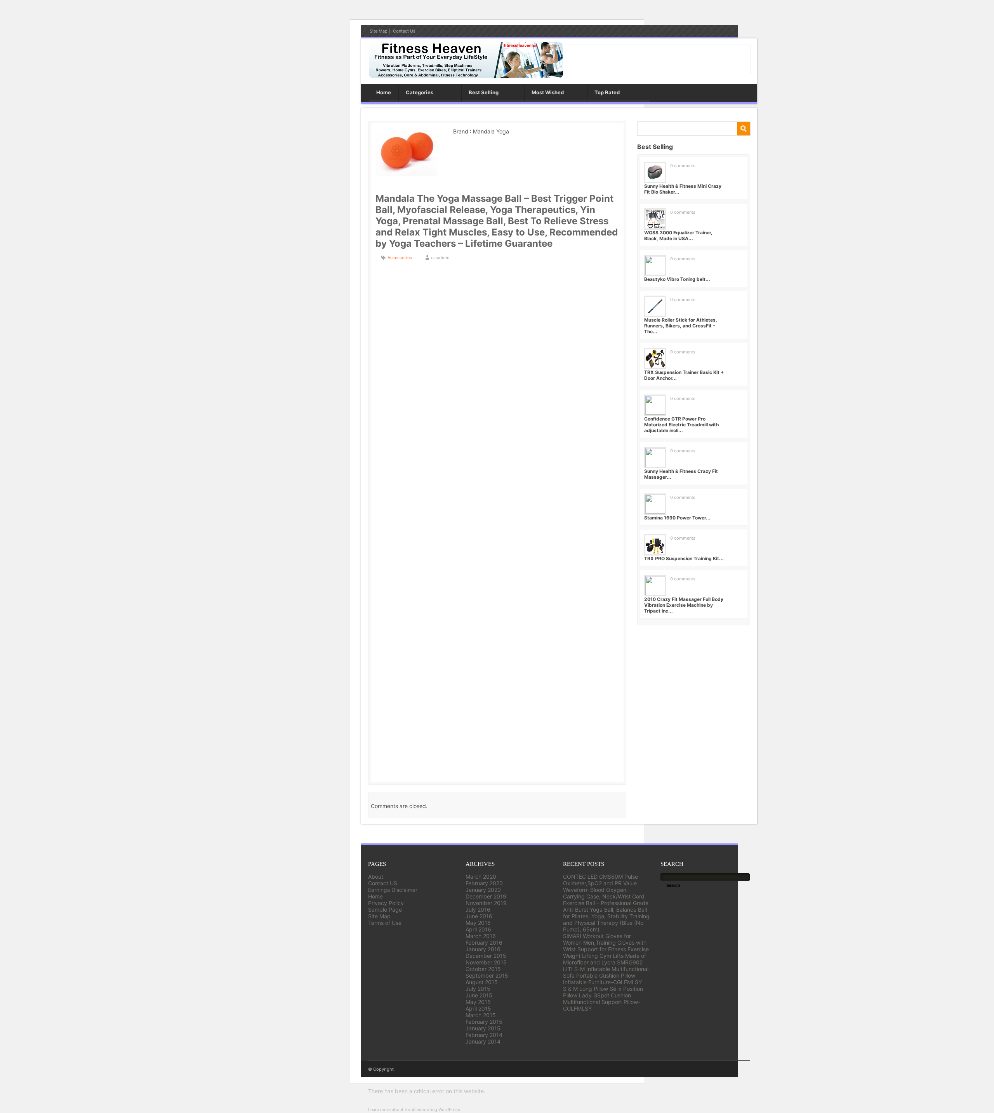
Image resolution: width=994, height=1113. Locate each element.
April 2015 (478, 1008)
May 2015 (478, 1002)
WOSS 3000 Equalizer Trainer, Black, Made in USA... (678, 235)
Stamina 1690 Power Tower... (677, 518)
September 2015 (487, 975)
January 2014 (483, 1041)
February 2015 (484, 1021)
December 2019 (486, 896)
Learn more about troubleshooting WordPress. (414, 1109)
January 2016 (483, 949)
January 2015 (483, 1028)
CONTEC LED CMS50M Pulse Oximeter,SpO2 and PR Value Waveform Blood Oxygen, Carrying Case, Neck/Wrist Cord (604, 886)
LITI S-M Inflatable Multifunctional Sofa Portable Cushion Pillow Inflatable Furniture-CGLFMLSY (605, 975)
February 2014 (484, 1035)
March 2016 (481, 936)
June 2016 (479, 916)
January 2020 (483, 889)
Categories (419, 92)
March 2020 (481, 876)
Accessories (400, 257)
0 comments (682, 165)
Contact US (382, 883)
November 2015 (486, 962)
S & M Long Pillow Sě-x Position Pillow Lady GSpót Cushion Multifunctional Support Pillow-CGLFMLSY (603, 998)
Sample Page (385, 909)
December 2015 (486, 955)
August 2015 (482, 982)
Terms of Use (384, 922)
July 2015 (478, 988)
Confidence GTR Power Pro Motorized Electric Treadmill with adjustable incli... (681, 424)
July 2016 (478, 909)
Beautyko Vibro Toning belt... (677, 279)
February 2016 (484, 942)
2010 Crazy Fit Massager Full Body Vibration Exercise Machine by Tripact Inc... (683, 605)
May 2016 (478, 922)
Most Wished (548, 92)
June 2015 (479, 995)
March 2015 (481, 1015)
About (375, 876)
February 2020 (484, 883)
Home (383, 92)
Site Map (379, 31)
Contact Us (404, 31)
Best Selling (484, 92)
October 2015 (483, 969)
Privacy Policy (386, 903)
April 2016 (478, 929)
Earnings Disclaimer (392, 889)
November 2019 (486, 903)
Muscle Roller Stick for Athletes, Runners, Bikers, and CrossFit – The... (680, 325)
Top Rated (607, 92)
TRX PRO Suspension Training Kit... (684, 558)
